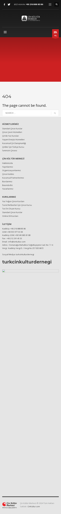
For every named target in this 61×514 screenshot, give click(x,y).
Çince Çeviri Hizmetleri (12, 132)
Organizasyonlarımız (11, 170)
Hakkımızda (7, 163)
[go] (55, 113)
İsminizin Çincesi (9, 150)
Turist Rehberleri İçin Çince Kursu (17, 205)
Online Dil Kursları (10, 216)
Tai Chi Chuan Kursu (11, 208)
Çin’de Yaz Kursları (10, 135)
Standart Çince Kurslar (12, 128)
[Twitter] (9, 4)
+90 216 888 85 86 (34, 4)
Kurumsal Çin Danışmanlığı (14, 143)
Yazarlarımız (7, 188)
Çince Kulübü (8, 174)
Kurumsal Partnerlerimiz (13, 177)
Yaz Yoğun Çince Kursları (13, 201)
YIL (55, 34)
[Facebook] (4, 4)
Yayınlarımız (7, 166)
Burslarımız (7, 181)
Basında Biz (7, 185)
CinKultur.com (34, 506)
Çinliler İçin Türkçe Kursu (13, 147)
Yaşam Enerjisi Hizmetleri (13, 139)
